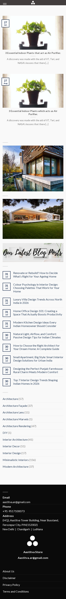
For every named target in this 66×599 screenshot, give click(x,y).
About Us (8, 571)
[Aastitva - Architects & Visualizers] (33, 2)
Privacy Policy (11, 584)
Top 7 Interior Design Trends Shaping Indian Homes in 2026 (35, 381)
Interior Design (12, 453)
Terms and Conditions (16, 591)
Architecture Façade (15, 405)
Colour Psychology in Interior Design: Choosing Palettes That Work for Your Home (36, 288)
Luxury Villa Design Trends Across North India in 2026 (37, 301)
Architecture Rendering (17, 426)
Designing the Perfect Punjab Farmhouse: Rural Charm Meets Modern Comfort (38, 370)
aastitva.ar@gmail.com (16, 502)
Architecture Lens (13, 412)
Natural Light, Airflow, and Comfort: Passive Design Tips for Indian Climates (37, 335)
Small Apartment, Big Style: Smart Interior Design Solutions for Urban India (38, 358)
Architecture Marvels (16, 419)
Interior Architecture (15, 439)
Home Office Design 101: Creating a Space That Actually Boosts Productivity (37, 312)
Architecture (10, 398)
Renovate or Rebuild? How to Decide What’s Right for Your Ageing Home (35, 274)
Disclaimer (9, 578)
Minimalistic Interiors (16, 459)
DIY (5, 432)
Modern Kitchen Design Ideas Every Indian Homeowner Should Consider (34, 324)
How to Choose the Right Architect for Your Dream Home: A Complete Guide (36, 347)
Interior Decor (11, 446)
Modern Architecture (15, 466)
